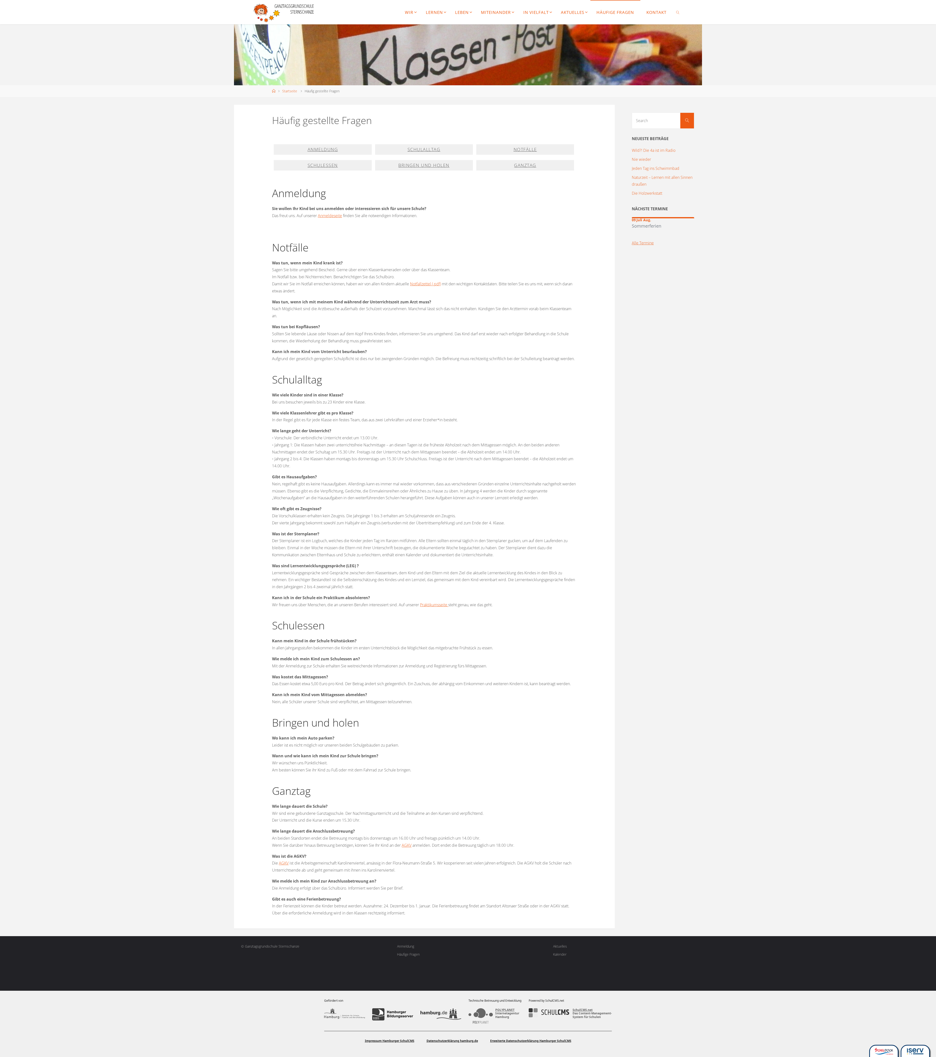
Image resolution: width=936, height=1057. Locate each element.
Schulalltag (424, 149)
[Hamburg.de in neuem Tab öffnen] (440, 1014)
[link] (678, 12)
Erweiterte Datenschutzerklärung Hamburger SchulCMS (530, 1041)
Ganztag (525, 165)
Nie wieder (641, 159)
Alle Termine (643, 243)
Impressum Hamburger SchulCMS (389, 1041)
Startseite (289, 91)
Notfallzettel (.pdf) (425, 284)
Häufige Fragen (408, 954)
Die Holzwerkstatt (647, 193)
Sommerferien (646, 226)
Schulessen (323, 165)
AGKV (406, 845)
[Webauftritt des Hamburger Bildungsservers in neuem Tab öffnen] (392, 1014)
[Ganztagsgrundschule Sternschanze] (284, 12)
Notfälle (525, 149)
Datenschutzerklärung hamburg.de (452, 1041)
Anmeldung (323, 149)
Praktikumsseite (434, 604)
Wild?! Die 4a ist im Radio (653, 150)
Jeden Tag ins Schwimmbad (655, 168)
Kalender (559, 954)
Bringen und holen (423, 165)
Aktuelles (560, 946)
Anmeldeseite (330, 215)
